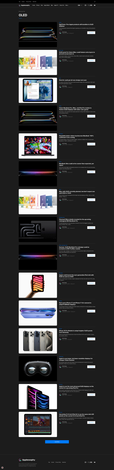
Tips (19, 1)
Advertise (34, 1)
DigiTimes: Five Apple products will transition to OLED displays (76, 25)
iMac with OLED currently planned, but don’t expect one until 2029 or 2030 (77, 192)
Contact (23, 1)
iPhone (60, 328)
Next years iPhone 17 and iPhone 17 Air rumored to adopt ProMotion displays (75, 303)
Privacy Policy (28, 1)
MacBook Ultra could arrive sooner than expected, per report (76, 164)
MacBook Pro (62, 217)
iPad (60, 78)
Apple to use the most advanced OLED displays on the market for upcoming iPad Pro (76, 387)
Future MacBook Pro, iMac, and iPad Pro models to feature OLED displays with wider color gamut (75, 108)
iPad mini (61, 273)
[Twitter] (89, 5)
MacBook (61, 133)
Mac (62, 50)
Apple (60, 22)
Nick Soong (64, 32)
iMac (60, 50)
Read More (91, 32)
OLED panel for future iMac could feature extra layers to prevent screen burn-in (77, 53)
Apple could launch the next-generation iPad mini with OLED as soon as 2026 (76, 275)
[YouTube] (94, 5)
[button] (94, 1)
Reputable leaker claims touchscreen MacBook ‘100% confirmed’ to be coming (76, 136)
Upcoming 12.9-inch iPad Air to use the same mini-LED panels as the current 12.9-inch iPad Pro (76, 415)
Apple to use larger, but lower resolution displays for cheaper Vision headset (76, 359)
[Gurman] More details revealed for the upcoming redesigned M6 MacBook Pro (75, 220)
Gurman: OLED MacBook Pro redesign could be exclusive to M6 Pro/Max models (74, 248)
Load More (57, 441)
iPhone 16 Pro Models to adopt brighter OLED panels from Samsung (75, 331)
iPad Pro (60, 384)
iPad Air (60, 412)
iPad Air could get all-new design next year (73, 80)
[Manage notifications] (2, 468)
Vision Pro (61, 356)
